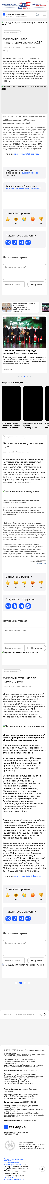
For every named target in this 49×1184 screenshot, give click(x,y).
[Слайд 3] (24, 376)
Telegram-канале (29, 172)
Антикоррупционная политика (13, 1160)
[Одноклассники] (14, 242)
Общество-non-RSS (11, 32)
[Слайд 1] (18, 376)
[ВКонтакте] (8, 242)
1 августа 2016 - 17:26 (11, 452)
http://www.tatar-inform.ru (27, 876)
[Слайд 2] (21, 376)
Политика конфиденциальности (14, 1178)
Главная (7, 1014)
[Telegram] (21, 242)
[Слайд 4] (27, 376)
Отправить (36, 284)
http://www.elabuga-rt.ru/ (27, 153)
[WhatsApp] (28, 242)
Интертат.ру (41, 563)
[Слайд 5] (30, 376)
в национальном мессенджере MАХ (23, 187)
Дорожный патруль (25, 1014)
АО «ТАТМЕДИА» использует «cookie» (13, 1163)
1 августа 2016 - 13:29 (11, 686)
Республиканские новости (14, 437)
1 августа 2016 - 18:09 (11, 47)
